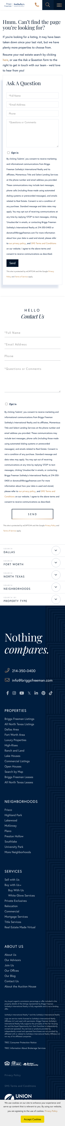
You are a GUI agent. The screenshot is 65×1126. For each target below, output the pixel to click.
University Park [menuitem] (14, 847)
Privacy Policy (50, 525)
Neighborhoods (17, 589)
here (5, 60)
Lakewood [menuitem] (11, 820)
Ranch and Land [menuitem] (14, 750)
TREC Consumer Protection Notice (20, 1042)
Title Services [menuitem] (13, 922)
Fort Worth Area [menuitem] (15, 735)
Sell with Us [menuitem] (12, 880)
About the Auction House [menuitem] (20, 986)
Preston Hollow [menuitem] (14, 836)
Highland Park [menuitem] (13, 815)
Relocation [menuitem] (11, 906)
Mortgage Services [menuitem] (16, 917)
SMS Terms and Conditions (43, 243)
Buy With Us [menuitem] (16, 890)
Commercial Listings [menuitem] (17, 761)
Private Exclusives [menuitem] (16, 901)
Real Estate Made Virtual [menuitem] (20, 927)
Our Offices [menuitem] (12, 971)
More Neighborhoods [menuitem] (18, 852)
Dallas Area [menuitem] (12, 729)
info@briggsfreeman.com (32, 680)
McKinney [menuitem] (11, 826)
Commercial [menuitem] (12, 911)
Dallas (9, 552)
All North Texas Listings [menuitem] (19, 724)
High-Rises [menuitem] (11, 745)
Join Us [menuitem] (9, 965)
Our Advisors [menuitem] (13, 960)
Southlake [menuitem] (11, 841)
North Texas (14, 576)
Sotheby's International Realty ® (17, 1015)
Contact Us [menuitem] (12, 981)
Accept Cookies (32, 1119)
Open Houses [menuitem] (13, 766)
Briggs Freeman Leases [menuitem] (19, 777)
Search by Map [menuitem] (14, 772)
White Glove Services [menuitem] (21, 895)
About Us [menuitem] (10, 955)
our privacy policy (17, 243)
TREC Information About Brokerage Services (25, 1048)
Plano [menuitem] (8, 831)
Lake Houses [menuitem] (12, 756)
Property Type (15, 601)
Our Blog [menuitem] (10, 976)
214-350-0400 (37, 5)
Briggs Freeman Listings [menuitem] (19, 719)
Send (12, 263)
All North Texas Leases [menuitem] (19, 782)
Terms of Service (21, 276)
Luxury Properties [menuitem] (15, 740)
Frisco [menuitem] (8, 810)
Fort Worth (14, 564)
